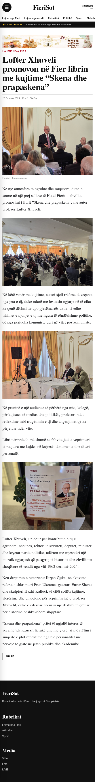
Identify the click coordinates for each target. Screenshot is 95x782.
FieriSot (43, 7)
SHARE (10, 656)
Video (5, 758)
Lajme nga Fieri (11, 18)
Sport (79, 18)
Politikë (67, 18)
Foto (5, 764)
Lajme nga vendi (34, 18)
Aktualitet (53, 18)
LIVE (5, 769)
